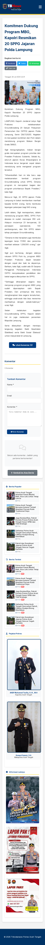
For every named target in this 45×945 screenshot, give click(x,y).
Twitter (23, 63)
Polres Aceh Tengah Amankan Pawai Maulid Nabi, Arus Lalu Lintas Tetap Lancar (26, 495)
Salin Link (12, 68)
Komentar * (12, 407)
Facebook (11, 63)
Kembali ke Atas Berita (23, 473)
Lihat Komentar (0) (24, 345)
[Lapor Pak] (22, 896)
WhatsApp (35, 63)
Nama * (10, 384)
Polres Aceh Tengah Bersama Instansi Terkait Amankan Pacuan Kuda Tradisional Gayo (25, 508)
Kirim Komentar (18, 432)
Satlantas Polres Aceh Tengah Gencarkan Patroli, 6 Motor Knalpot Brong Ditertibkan (26, 533)
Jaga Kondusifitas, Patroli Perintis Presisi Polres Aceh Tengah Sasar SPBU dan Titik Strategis (26, 521)
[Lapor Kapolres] (22, 851)
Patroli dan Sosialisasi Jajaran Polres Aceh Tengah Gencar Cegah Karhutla (24, 546)
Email (9, 396)
